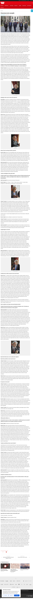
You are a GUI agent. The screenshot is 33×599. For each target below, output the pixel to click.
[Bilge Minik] (24, 584)
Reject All (11, 595)
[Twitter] (28, 596)
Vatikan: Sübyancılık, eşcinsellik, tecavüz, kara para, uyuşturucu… (14, 570)
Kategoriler (29, 5)
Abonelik (20, 0)
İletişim (28, 0)
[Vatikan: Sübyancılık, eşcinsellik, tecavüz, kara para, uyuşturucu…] (15, 566)
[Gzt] (11, 581)
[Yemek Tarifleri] (14, 581)
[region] (11, 592)
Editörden (11, 5)
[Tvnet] (7, 581)
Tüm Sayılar (24, 5)
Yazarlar (15, 5)
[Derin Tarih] (2, 584)
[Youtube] (32, 0)
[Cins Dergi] (16, 584)
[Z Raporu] (12, 584)
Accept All (16, 595)
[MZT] (23, 581)
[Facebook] (27, 596)
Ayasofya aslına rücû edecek (24, 569)
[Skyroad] (30, 584)
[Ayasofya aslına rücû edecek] (25, 566)
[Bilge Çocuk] (21, 584)
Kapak (2, 10)
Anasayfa (2, 5)
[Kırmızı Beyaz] (27, 584)
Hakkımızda (6, 5)
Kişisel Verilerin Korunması (24, 590)
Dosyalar (2, 7)
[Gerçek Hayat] (19, 584)
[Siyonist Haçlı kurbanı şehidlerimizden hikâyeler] (5, 566)
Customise (5, 595)
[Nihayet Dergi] (6, 584)
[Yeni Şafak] (2, 581)
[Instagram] (30, 596)
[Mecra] (18, 581)
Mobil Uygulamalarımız (24, 0)
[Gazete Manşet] (28, 581)
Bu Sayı (20, 5)
